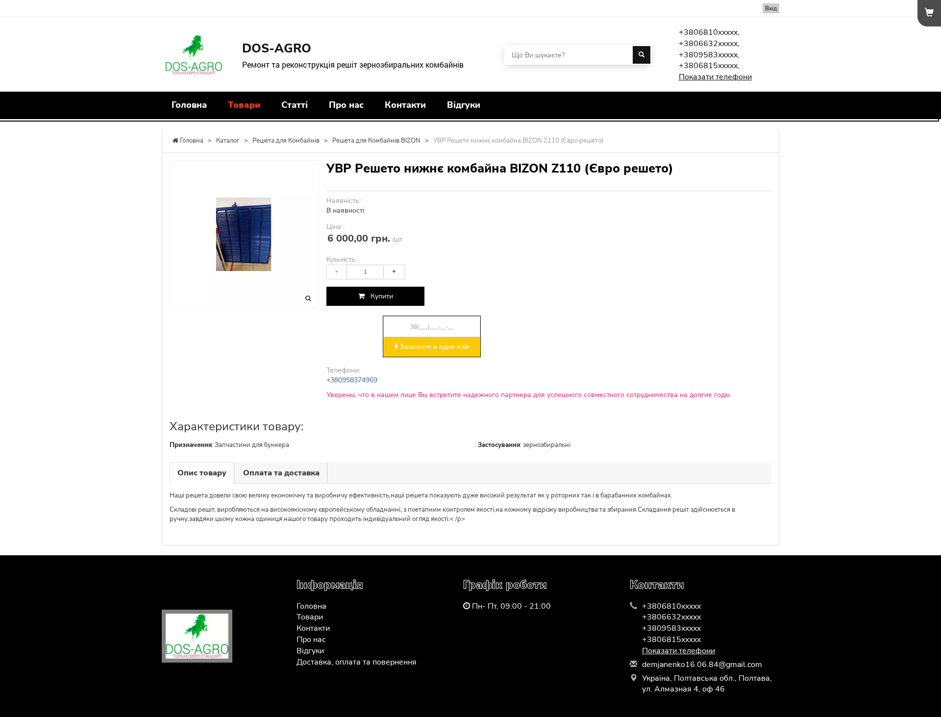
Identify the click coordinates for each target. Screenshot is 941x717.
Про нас (346, 105)
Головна (189, 105)
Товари (244, 105)
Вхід (771, 8)
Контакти (405, 105)
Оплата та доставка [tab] (281, 473)
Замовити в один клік (433, 346)
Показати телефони (715, 77)
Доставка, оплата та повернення (357, 662)
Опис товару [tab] (201, 473)
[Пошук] (641, 55)
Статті (294, 105)
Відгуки (463, 105)
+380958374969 (351, 380)
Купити (379, 296)
